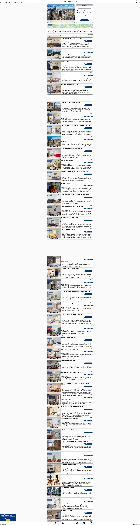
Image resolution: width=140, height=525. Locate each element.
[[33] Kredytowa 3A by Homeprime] (54, 434)
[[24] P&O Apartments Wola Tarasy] (54, 330)
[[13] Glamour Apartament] (54, 187)
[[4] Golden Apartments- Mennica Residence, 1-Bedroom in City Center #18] (54, 77)
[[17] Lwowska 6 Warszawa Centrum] (54, 233)
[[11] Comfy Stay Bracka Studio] (54, 164)
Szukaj (84, 20)
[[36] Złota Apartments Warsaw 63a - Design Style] (54, 469)
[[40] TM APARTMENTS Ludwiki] (54, 515)
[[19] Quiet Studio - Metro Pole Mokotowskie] (54, 273)
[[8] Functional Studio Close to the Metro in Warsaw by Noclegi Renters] (54, 130)
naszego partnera (79, 312)
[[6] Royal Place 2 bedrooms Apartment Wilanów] (54, 107)
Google (2, 515)
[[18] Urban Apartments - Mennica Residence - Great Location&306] (54, 261)
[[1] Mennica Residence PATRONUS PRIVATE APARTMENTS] (54, 43)
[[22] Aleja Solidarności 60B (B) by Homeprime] (54, 307)
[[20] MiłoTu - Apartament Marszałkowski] (54, 284)
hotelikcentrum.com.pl (70, 1)
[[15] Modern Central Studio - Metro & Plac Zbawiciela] (54, 210)
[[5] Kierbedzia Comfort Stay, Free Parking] (54, 89)
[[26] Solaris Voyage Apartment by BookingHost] (54, 353)
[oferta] (50, 47)
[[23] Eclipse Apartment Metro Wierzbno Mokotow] (54, 319)
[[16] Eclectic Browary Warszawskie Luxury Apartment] (54, 222)
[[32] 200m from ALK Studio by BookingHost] (54, 422)
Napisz (139, 524)
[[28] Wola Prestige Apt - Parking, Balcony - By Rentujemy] (54, 376)
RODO (5, 518)
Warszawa (49, 39)
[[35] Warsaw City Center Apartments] (54, 457)
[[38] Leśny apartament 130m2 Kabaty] (54, 492)
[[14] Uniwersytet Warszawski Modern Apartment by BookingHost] (54, 199)
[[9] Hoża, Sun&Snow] (54, 141)
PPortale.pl (4, 524)
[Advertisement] (70, 248)
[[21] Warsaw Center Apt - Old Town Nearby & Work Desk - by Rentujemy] (54, 296)
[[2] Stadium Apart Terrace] (54, 54)
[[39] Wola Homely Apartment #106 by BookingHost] (54, 503)
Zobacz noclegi (88, 40)
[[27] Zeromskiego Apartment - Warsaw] (54, 365)
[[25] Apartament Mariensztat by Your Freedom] (54, 342)
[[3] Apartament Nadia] (54, 66)
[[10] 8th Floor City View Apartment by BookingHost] (54, 153)
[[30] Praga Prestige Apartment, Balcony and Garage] (54, 399)
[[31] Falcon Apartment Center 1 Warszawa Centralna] (54, 411)
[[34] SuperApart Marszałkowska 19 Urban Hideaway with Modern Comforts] (54, 445)
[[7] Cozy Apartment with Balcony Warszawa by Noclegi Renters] (54, 118)
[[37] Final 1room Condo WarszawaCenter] (54, 480)
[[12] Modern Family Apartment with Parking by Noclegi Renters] (54, 176)
